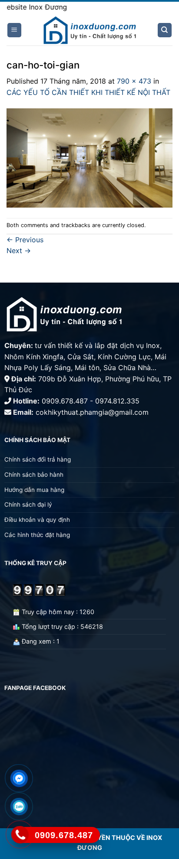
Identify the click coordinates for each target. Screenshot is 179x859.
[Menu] (14, 30)
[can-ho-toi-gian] (89, 157)
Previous (25, 239)
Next (19, 250)
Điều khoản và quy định (38, 519)
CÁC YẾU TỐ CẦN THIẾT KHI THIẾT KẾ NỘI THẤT (88, 92)
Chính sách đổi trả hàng (37, 459)
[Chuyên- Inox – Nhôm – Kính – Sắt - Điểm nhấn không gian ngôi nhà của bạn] (89, 30)
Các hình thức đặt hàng (37, 534)
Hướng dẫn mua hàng (34, 489)
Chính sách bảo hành (33, 474)
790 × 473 (134, 81)
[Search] (165, 30)
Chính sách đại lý (28, 504)
